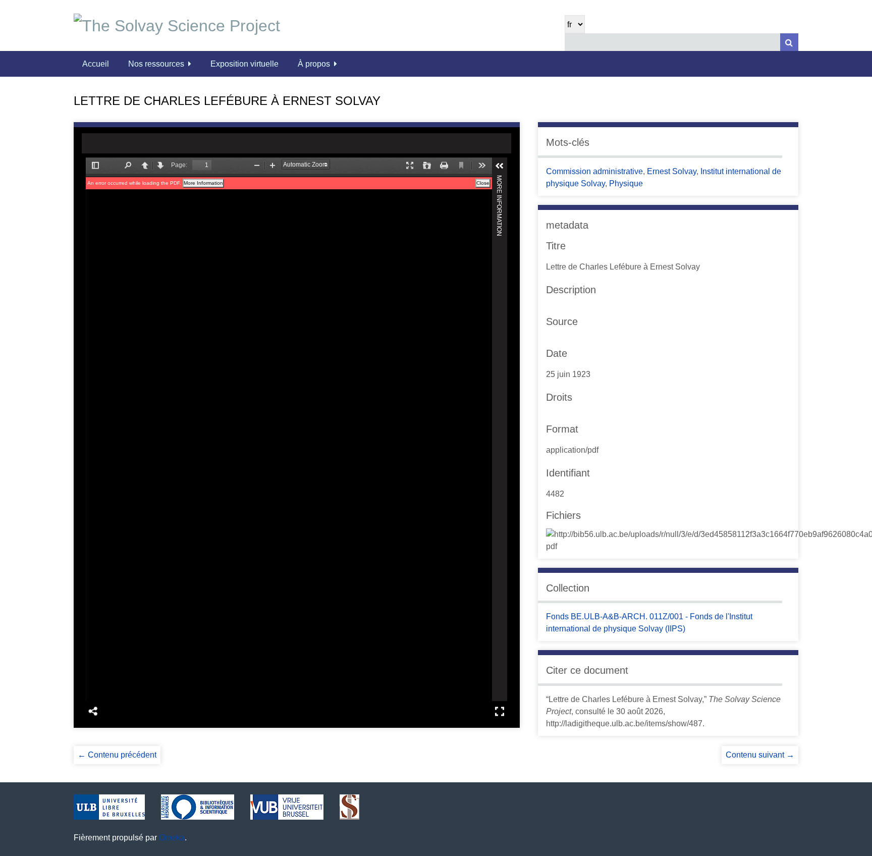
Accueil (95, 64)
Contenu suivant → (760, 755)
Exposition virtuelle (244, 64)
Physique (626, 183)
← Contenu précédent (117, 755)
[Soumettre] (789, 42)
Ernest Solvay (671, 171)
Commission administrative (594, 171)
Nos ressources (156, 64)
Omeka (172, 837)
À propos (314, 64)
